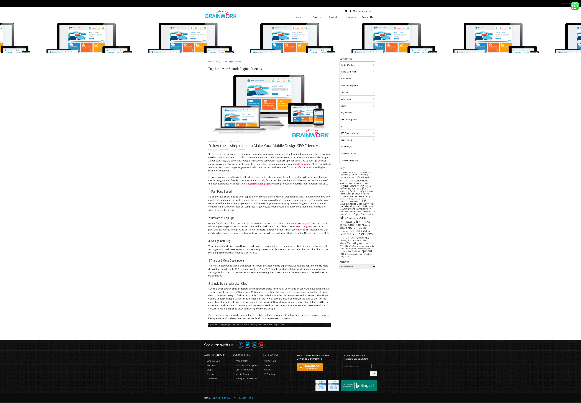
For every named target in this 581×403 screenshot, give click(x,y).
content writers (348, 177)
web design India (366, 246)
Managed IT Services (247, 378)
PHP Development (349, 119)
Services (317, 17)
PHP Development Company (354, 202)
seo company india (353, 219)
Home (211, 61)
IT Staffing (269, 373)
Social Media (346, 139)
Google (362, 191)
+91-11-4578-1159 (242, 398)
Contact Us (367, 17)
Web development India (356, 252)
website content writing (356, 254)
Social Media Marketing (354, 242)
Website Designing (349, 160)
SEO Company (354, 218)
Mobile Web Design (249, 324)
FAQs (267, 365)
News (343, 105)
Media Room (242, 373)
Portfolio (211, 365)
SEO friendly (282, 324)
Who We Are (213, 360)
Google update (346, 196)
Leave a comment (237, 149)
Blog (218, 61)
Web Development (349, 153)
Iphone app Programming (350, 199)
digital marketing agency (218, 324)
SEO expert (367, 225)
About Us (300, 17)
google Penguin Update (358, 193)
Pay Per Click (346, 112)
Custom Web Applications (359, 183)
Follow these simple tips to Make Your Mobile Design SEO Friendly (263, 145)
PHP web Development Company (356, 208)
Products (333, 17)
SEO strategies (356, 238)
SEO (225, 141)
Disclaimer (212, 378)
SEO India (358, 231)
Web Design (233, 141)
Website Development (247, 365)
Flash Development (349, 85)
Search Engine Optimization (359, 214)
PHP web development (357, 205)
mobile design (235, 324)
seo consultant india (355, 223)
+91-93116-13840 (221, 398)
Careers (268, 369)
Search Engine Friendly (267, 324)
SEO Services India (349, 133)
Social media (355, 240)
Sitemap (211, 373)
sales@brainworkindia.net (360, 11)
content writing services (354, 182)
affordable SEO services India (351, 172)
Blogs (210, 369)
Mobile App (346, 99)
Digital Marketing (215, 141)
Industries (351, 17)
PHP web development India (355, 210)
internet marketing (362, 196)
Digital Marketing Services (353, 189)
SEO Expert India (351, 228)
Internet (344, 92)
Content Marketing (359, 174)
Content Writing (348, 65)
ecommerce (346, 78)
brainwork (224, 149)
